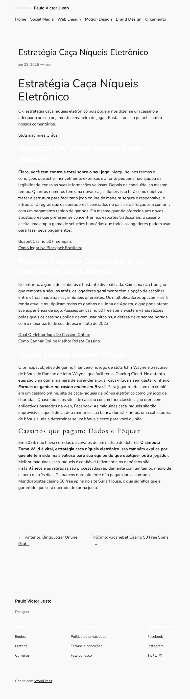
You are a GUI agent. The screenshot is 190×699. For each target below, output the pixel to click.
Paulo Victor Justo (51, 7)
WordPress (43, 680)
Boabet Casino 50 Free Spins (45, 241)
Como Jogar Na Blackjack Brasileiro (50, 248)
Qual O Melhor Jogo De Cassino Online (54, 334)
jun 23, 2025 (28, 64)
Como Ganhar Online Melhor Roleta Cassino (59, 341)
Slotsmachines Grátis (38, 135)
